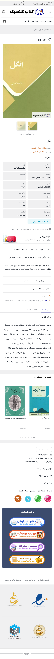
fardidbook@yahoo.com (42, 4)
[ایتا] (18, 499)
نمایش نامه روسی (37, 152)
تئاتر (44, 148)
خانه (49, 30)
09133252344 (18, 4)
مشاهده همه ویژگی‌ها (39, 221)
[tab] (46, 309)
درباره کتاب (46, 309)
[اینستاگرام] (48, 499)
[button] (34, 437)
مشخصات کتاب (33, 309)
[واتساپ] (38, 499)
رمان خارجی (43, 30)
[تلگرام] (28, 499)
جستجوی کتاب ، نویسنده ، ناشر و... (38, 21)
